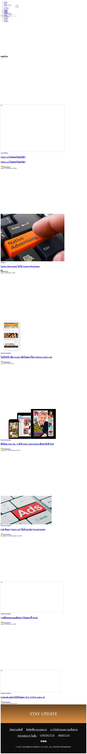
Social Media (4, 153)
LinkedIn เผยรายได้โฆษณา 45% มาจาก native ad (23, 697)
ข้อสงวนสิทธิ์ (16, 729)
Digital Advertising (6, 353)
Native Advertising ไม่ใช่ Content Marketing (20, 266)
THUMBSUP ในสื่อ (27, 736)
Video (5, 15)
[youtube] (86, 2)
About (5, 19)
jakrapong (5, 271)
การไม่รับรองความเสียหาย (63, 729)
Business (3, 262)
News (5, 12)
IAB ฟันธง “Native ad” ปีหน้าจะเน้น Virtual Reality (23, 529)
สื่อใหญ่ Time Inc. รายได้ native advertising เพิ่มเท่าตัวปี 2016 (27, 444)
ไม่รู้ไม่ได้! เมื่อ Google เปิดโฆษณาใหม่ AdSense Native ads (26, 357)
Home (5, 10)
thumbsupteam (7, 167)
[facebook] (82, 2)
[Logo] (12, 8)
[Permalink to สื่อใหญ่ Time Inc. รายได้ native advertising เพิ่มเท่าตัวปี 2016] (32, 438)
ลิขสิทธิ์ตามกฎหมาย (36, 729)
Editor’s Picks (8, 13)
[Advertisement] (43, 40)
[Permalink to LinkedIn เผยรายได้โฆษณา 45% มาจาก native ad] (30, 691)
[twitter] (84, 2)
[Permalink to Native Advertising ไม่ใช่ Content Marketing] (32, 261)
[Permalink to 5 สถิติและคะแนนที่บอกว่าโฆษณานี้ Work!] (32, 612)
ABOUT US (64, 735)
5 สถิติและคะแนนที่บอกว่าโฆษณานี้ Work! (19, 618)
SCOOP (6, 16)
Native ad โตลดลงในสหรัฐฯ (13, 162)
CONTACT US (47, 735)
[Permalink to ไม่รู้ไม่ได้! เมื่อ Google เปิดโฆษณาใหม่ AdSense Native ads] (11, 351)
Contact (6, 21)
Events (6, 18)
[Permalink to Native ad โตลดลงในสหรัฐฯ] (32, 151)
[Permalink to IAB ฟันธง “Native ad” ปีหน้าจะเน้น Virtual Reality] (26, 524)
